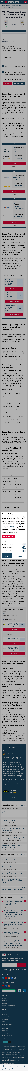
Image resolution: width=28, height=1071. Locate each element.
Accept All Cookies (8, 536)
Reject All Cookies (19, 555)
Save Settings (7, 555)
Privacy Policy (11, 526)
